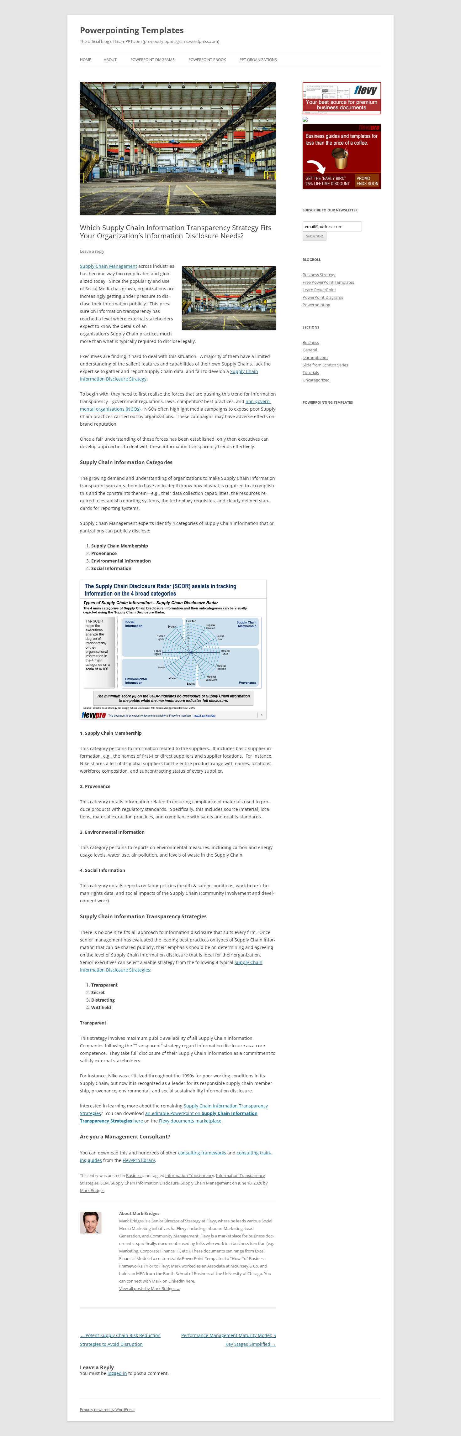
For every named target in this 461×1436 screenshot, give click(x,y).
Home (85, 59)
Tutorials (311, 372)
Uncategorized (316, 380)
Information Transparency (189, 1175)
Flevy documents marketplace (190, 1121)
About (110, 59)
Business (134, 1175)
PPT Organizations (258, 59)
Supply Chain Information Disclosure (145, 1183)
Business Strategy (319, 274)
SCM (104, 1183)
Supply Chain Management (108, 266)
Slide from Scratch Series (325, 365)
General (310, 350)
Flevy (205, 1236)
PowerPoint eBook (207, 59)
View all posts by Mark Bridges (149, 1288)
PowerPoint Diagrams (152, 59)
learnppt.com (315, 357)
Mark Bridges (92, 1190)
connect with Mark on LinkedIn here (160, 1281)
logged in (117, 1373)
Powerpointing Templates (132, 30)
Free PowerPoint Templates (328, 282)
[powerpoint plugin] (305, 120)
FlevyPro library (139, 1160)
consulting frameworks (202, 1153)
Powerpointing (316, 305)
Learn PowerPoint (319, 290)
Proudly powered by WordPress (107, 1409)
